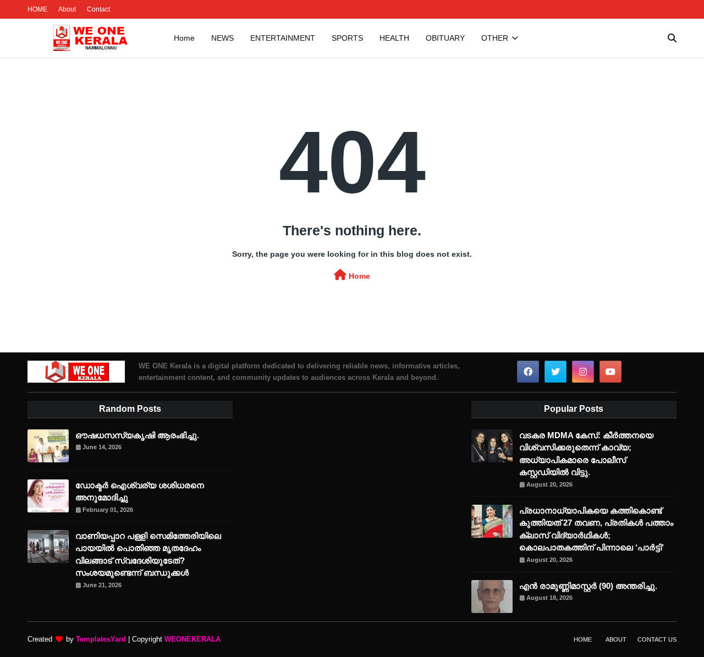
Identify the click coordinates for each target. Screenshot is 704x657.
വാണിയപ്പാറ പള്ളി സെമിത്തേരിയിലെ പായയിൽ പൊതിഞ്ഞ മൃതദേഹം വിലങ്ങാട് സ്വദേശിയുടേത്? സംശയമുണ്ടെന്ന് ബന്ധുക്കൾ (148, 554)
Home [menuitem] (184, 38)
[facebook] (528, 372)
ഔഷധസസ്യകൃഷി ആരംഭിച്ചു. (137, 435)
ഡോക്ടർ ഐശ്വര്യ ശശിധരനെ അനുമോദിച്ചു (139, 492)
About (67, 9)
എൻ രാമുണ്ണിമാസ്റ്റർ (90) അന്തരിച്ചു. (588, 585)
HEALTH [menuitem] (394, 38)
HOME (37, 9)
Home (358, 276)
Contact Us (656, 639)
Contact (98, 9)
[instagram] (583, 372)
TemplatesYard (101, 639)
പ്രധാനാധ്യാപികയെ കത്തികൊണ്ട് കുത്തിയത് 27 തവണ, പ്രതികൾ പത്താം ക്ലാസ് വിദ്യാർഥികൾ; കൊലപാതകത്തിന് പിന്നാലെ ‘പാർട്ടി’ (596, 529)
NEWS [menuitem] (222, 38)
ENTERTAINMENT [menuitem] (282, 38)
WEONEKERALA (192, 639)
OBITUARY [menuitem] (445, 38)
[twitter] (555, 372)
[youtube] (611, 372)
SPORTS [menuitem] (347, 38)
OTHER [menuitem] (494, 38)
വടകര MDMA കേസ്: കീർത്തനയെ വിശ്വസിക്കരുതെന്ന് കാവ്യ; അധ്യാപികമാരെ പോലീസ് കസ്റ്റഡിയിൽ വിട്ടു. (586, 453)
